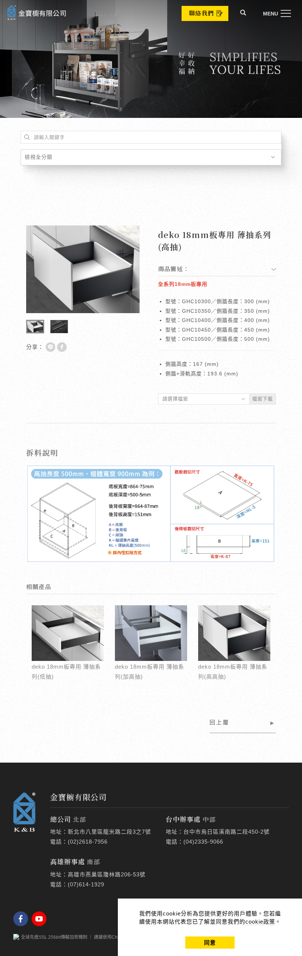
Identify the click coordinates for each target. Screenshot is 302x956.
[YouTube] (41, 918)
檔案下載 (262, 399)
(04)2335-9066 (203, 841)
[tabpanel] (151, 59)
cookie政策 (260, 921)
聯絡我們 (201, 13)
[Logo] (36, 12)
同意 (210, 942)
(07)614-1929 (86, 884)
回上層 (219, 722)
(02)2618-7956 (88, 841)
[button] (243, 13)
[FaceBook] (22, 918)
